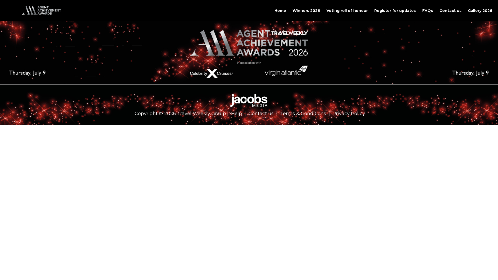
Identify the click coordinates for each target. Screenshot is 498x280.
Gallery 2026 (480, 10)
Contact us (450, 10)
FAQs (427, 10)
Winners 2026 (306, 10)
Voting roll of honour (347, 10)
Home (280, 10)
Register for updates (395, 10)
